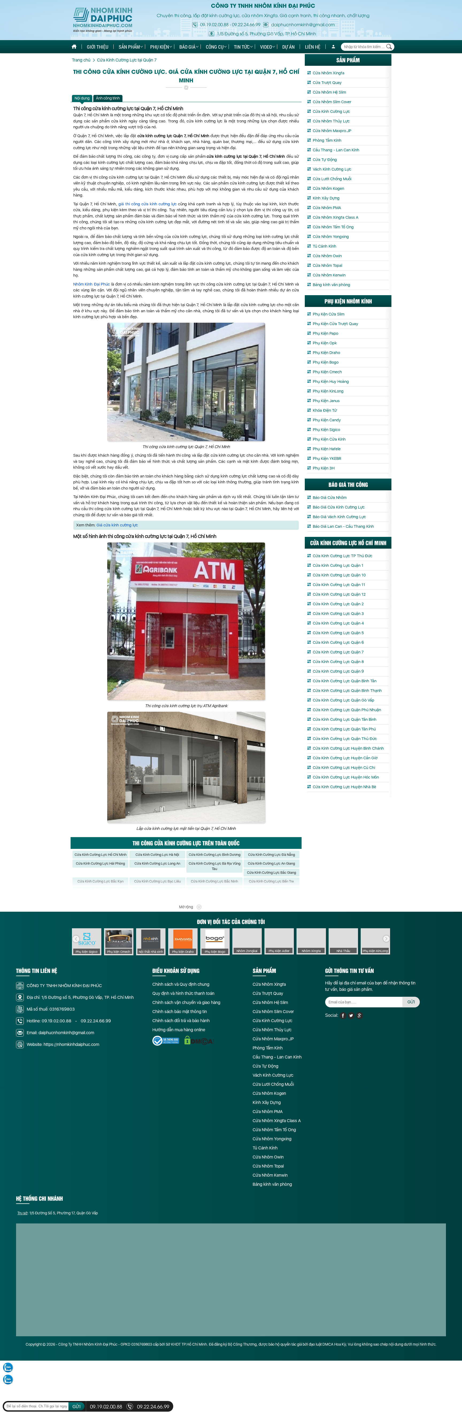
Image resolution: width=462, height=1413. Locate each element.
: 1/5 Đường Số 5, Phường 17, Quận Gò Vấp (57, 1213)
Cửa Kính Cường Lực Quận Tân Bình (344, 719)
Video (266, 47)
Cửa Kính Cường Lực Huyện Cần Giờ (345, 758)
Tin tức (242, 47)
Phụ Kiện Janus (326, 400)
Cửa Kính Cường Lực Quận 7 (338, 652)
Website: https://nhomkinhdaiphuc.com (63, 1044)
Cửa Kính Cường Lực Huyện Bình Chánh (348, 748)
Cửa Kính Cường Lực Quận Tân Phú (344, 729)
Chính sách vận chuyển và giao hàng (186, 1002)
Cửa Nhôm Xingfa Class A (335, 217)
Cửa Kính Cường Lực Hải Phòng (100, 863)
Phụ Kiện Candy (327, 420)
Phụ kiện (159, 47)
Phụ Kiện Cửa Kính (329, 439)
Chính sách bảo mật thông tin (179, 1011)
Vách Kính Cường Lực (332, 169)
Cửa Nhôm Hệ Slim (329, 92)
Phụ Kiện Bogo (325, 362)
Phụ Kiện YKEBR (327, 458)
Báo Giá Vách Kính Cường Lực (339, 516)
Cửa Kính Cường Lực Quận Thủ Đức (345, 738)
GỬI (411, 1001)
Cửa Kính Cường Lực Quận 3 (338, 613)
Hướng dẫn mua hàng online (178, 1029)
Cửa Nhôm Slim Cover (332, 101)
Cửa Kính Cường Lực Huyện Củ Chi (344, 767)
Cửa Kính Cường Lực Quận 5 (338, 632)
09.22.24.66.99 (246, 24)
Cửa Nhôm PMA (327, 207)
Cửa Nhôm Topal (327, 265)
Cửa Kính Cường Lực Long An (157, 863)
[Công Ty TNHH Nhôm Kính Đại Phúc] (103, 20)
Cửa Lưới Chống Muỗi (332, 178)
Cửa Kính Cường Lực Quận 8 (338, 661)
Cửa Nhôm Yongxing (331, 236)
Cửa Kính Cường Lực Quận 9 (338, 671)
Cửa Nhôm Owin (327, 255)
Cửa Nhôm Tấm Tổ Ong (333, 227)
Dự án (288, 47)
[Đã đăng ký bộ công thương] (165, 1040)
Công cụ (215, 47)
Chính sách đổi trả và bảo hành (181, 1020)
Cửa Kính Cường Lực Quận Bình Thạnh (347, 690)
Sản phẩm (129, 47)
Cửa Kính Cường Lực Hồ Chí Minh (100, 855)
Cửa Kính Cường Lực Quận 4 (338, 623)
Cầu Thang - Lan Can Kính (336, 150)
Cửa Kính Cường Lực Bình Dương (214, 855)
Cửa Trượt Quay (327, 82)
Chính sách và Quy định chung (180, 984)
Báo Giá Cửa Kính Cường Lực (339, 507)
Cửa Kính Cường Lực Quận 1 (338, 565)
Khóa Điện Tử (325, 410)
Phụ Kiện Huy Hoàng (331, 381)
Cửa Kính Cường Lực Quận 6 (338, 642)
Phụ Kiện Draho (326, 352)
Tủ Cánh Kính (324, 246)
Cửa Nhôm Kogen (328, 188)
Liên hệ (312, 47)
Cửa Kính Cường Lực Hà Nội (157, 855)
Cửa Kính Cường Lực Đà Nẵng (271, 855)
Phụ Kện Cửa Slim (328, 314)
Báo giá (187, 47)
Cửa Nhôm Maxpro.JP (332, 130)
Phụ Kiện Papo (325, 333)
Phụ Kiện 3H (323, 468)
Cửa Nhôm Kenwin (329, 275)
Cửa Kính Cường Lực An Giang (271, 863)
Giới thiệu (97, 47)
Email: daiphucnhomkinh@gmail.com (60, 1032)
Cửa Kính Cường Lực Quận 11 (339, 584)
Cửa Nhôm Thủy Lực (331, 121)
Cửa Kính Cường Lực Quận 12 (339, 594)
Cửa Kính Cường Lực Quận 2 (338, 604)
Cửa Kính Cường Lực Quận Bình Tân (344, 681)
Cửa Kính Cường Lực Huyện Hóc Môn (346, 777)
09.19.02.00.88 (214, 24)
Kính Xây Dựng (326, 198)
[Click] (76, 939)
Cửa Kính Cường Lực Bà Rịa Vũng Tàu (214, 866)
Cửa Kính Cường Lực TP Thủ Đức (342, 555)
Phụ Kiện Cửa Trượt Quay (335, 323)
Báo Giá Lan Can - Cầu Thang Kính (343, 526)
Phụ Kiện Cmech (327, 371)
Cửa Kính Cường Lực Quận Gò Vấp (343, 700)
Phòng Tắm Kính (327, 140)
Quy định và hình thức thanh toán (183, 993)
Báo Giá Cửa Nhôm (329, 497)
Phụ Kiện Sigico (326, 429)
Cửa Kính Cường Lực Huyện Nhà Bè (344, 786)
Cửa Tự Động (325, 159)
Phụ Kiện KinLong (328, 391)
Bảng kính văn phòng (331, 284)
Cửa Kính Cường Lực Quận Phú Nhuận (347, 709)
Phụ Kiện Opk (325, 343)
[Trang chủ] (74, 46)
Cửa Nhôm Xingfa (328, 73)
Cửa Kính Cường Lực (331, 111)
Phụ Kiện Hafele (327, 448)
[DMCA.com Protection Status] (199, 1040)
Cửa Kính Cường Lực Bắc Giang (271, 873)
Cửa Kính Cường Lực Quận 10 (339, 575)
